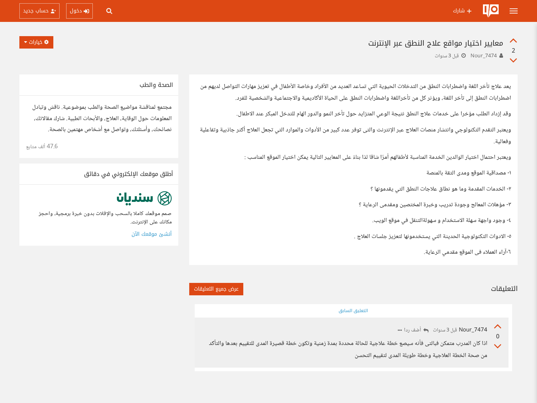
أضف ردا (413, 330)
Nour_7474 (483, 56)
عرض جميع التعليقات (216, 289)
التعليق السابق (353, 311)
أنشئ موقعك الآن (152, 234)
